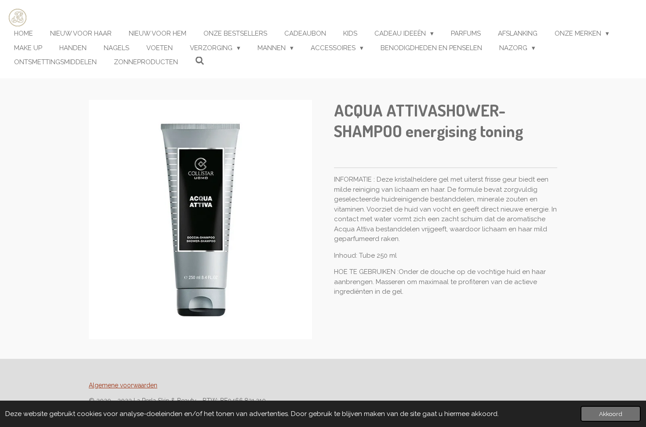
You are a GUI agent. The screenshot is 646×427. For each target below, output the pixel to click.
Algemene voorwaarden (123, 385)
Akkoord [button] (610, 413)
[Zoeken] (200, 61)
